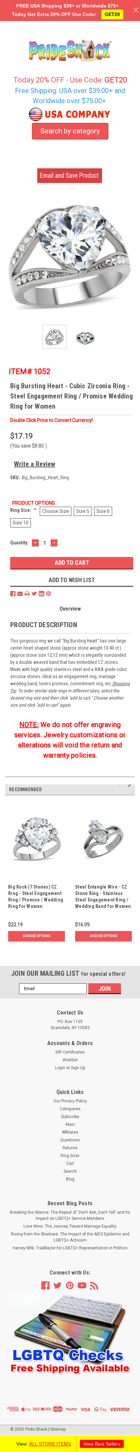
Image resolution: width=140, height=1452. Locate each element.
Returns (70, 1148)
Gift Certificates (70, 1052)
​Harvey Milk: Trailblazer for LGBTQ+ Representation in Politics (70, 1248)
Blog (70, 1179)
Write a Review (34, 464)
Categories (70, 1108)
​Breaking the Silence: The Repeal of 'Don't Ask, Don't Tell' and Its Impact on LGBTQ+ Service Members (70, 1215)
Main (70, 1124)
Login (60, 1067)
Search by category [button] (70, 131)
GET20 (112, 14)
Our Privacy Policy (70, 1101)
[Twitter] (34, 593)
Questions (70, 1140)
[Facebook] (13, 593)
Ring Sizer (70, 1155)
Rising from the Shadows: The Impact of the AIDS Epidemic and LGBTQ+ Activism (70, 1237)
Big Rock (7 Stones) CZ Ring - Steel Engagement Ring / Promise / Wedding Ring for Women (35, 896)
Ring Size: (23, 510)
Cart (70, 1163)
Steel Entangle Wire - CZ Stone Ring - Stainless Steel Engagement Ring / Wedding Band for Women (103, 896)
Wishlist (70, 1060)
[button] (70, 1334)
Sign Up (78, 1067)
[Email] (20, 593)
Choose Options (36, 936)
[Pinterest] (48, 593)
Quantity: (19, 542)
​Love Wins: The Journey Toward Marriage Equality (70, 1226)
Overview (70, 609)
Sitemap (58, 1429)
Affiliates (70, 1132)
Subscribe (70, 1116)
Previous (10, 255)
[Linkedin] (41, 593)
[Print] (27, 593)
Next (130, 255)
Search (70, 1171)
